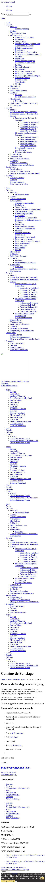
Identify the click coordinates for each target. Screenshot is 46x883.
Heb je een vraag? (12, 795)
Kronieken (19, 101)
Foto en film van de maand (20, 171)
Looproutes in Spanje (28, 129)
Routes (13, 116)
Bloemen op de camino (19, 163)
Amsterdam (14, 394)
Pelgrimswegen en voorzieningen (27, 76)
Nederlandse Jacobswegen (25, 63)
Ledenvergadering (22, 29)
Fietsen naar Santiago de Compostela (24, 114)
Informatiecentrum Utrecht (20, 438)
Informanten (19, 59)
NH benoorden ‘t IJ (17, 415)
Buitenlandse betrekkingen (25, 61)
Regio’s (8, 390)
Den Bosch (14, 402)
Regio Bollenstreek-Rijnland (21, 398)
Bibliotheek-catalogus (18, 525)
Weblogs (13, 180)
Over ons (9, 25)
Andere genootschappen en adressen (24, 103)
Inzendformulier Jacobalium (25, 97)
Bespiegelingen (16, 169)
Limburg (13, 411)
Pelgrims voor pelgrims (23, 73)
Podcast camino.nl (17, 182)
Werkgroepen (15, 519)
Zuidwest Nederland (18, 426)
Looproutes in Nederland (29, 122)
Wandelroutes (20, 82)
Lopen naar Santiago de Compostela (23, 112)
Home (8, 22)
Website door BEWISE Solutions (13, 867)
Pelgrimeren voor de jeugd (25, 71)
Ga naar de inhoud (8, 2)
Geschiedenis (15, 99)
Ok (42, 878)
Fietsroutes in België (27, 139)
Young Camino (20, 42)
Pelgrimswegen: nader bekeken (22, 165)
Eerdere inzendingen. (9, 775)
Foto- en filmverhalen (18, 612)
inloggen (9, 6)
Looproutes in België (28, 124)
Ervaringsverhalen (17, 178)
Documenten (18, 733)
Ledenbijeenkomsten (23, 67)
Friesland (13, 407)
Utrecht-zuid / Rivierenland (20, 421)
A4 (11, 733)
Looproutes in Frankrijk (29, 127)
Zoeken (4, 14)
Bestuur (13, 31)
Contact (8, 434)
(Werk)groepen (16, 35)
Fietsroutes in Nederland (29, 137)
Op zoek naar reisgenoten (19, 158)
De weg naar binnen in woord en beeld (24, 173)
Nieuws (8, 428)
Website (18, 84)
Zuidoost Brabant (16, 424)
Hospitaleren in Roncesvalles (26, 52)
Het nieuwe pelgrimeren (24, 48)
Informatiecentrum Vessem (20, 443)
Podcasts (13, 610)
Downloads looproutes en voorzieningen (24, 149)
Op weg (9, 107)
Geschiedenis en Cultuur (24, 46)
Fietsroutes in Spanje (27, 144)
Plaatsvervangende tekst (15, 767)
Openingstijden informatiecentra (17, 788)
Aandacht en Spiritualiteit (24, 37)
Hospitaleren (20, 50)
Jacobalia (13, 93)
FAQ (3, 18)
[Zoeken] (30, 14)
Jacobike (18, 65)
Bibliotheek (19, 39)
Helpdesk (9, 797)
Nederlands (14, 737)
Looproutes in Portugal (28, 131)
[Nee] (16, 881)
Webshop (9, 432)
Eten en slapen (15, 154)
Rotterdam (14, 419)
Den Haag (14, 404)
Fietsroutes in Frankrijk (28, 141)
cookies (14, 874)
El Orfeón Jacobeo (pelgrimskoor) (27, 44)
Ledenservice (20, 69)
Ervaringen (10, 175)
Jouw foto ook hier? (8, 772)
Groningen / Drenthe (18, 409)
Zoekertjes (14, 161)
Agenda (9, 430)
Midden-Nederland (17, 413)
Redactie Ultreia (21, 80)
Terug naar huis (16, 156)
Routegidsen (17, 745)
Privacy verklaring (12, 799)
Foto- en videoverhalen (19, 184)
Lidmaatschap (15, 105)
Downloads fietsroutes (28, 146)
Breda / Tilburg (16, 400)
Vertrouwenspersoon (18, 33)
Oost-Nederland (16, 417)
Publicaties (14, 88)
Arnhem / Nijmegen (17, 396)
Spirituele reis (11, 167)
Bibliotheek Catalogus (18, 90)
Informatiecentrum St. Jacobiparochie (24, 441)
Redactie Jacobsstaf (22, 78)
